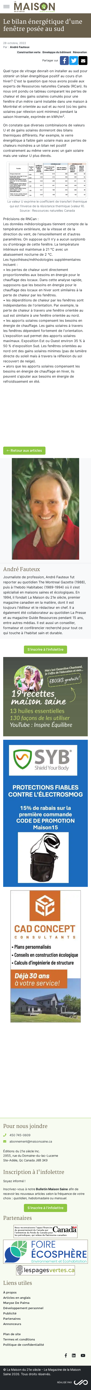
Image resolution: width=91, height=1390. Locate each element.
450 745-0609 (20, 1135)
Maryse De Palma (16, 1303)
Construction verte (28, 52)
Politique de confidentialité (23, 1345)
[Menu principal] (6, 6)
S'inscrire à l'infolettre (45, 649)
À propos (10, 1292)
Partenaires (12, 1319)
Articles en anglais (16, 1298)
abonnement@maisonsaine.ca (31, 1141)
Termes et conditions (19, 1339)
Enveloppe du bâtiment (57, 52)
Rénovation (80, 52)
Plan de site (12, 1334)
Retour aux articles (26, 451)
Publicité (10, 1313)
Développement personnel (23, 1308)
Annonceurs (12, 1324)
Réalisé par (64, 1382)
